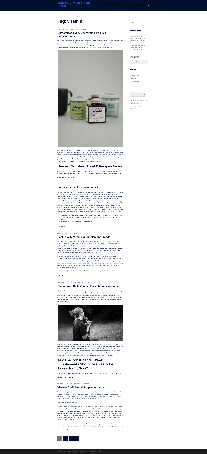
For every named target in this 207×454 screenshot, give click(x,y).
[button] (149, 5)
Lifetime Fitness (131, 6)
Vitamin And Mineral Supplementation (81, 387)
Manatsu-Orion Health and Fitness (73, 4)
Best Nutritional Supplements (111, 4)
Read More (71, 177)
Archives (132, 91)
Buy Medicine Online (127, 4)
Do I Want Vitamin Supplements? (77, 187)
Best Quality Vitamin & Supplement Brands (83, 237)
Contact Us (133, 78)
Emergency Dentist (140, 4)
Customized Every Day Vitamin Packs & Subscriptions (81, 34)
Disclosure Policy (135, 81)
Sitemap (132, 84)
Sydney (99, 451)
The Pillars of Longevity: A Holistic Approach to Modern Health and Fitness (138, 38)
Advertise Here (134, 75)
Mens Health (141, 6)
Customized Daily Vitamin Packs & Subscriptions (87, 286)
